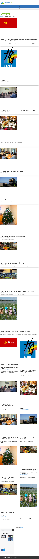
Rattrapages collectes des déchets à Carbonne (12, 199)
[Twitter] (4, 550)
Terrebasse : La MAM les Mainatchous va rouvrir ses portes (15, 331)
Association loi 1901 (11, 557)
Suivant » (21, 527)
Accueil (1, 16)
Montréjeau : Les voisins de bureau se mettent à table (13, 171)
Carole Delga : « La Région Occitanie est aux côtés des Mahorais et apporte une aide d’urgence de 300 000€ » (19, 40)
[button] (19, 6)
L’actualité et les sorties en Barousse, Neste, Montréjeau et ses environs (18, 291)
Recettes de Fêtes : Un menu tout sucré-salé (11, 142)
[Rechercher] (13, 530)
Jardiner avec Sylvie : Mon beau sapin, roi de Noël (12, 236)
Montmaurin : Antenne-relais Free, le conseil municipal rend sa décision (18, 110)
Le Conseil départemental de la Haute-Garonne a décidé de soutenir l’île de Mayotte (19, 79)
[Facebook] (2, 550)
